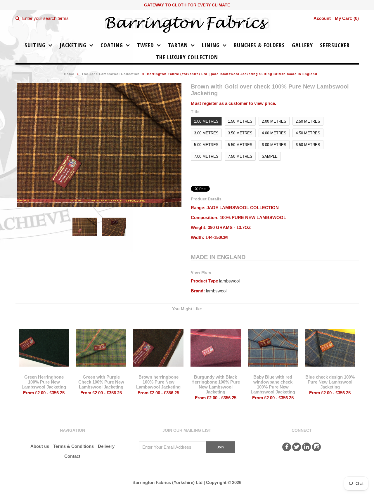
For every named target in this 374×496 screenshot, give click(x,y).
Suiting (35, 45)
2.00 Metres (274, 121)
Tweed (145, 45)
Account (322, 18)
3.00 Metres (206, 133)
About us (39, 446)
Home (69, 74)
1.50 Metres (240, 121)
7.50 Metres (240, 156)
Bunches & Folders (259, 45)
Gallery (302, 45)
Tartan (178, 45)
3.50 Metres (240, 133)
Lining (211, 45)
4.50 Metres (308, 133)
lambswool (229, 280)
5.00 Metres (206, 145)
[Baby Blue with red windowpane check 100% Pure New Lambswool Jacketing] (273, 370)
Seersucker (335, 45)
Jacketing (73, 45)
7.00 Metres (206, 156)
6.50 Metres (308, 145)
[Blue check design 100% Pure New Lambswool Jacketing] (330, 370)
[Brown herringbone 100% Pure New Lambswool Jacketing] (158, 370)
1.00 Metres (206, 121)
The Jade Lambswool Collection (111, 74)
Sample (270, 156)
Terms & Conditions (73, 446)
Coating (112, 45)
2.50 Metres (308, 121)
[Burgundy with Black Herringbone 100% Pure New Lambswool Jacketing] (215, 370)
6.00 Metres (274, 145)
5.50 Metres (240, 145)
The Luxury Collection (187, 57)
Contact (72, 456)
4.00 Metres (274, 133)
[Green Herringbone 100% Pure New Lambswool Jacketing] (44, 370)
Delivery (106, 446)
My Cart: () (347, 18)
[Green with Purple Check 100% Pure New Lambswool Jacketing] (101, 370)
